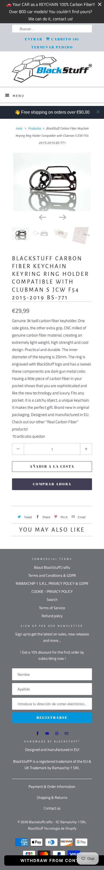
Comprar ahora (52, 484)
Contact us (52, 808)
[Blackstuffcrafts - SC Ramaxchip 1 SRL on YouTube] (47, 733)
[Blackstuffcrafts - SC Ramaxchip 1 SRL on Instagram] (56, 733)
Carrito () (64, 39)
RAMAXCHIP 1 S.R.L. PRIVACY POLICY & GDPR (52, 583)
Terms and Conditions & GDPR (52, 575)
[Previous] (42, 217)
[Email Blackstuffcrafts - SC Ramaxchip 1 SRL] (66, 733)
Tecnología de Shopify (60, 828)
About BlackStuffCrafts (52, 567)
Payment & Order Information (52, 786)
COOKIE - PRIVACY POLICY (52, 591)
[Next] (62, 217)
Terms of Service (52, 607)
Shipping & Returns (52, 797)
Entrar (33, 39)
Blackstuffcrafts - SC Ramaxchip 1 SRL (57, 822)
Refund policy (52, 616)
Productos (34, 128)
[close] (98, 112)
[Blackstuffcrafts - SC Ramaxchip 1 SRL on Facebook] (37, 733)
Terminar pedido (52, 47)
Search (52, 599)
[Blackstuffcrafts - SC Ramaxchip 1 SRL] (52, 69)
